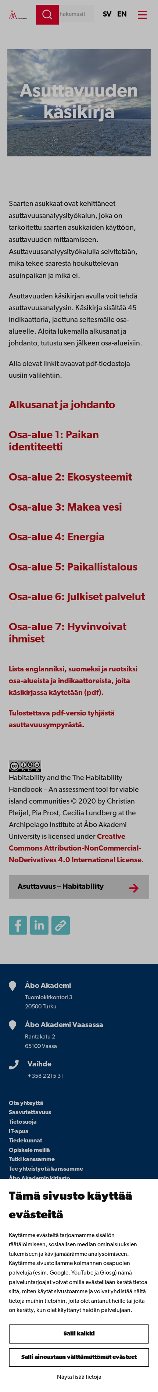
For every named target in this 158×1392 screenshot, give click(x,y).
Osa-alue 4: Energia (57, 537)
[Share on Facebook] (18, 925)
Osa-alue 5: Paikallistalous (73, 567)
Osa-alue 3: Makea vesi (65, 508)
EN (122, 14)
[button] (60, 925)
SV (107, 14)
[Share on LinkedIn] (39, 925)
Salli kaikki (79, 1334)
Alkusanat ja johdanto (62, 405)
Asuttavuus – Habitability (61, 887)
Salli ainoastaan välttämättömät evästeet (79, 1357)
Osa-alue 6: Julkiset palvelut (77, 597)
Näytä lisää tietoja (79, 1377)
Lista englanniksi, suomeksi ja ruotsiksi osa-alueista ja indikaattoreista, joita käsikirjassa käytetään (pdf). (73, 681)
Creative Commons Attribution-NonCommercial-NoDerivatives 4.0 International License (75, 848)
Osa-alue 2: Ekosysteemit (70, 477)
